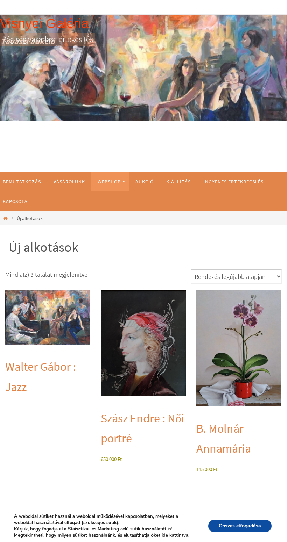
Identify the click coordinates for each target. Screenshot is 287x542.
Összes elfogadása (240, 525)
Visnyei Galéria (44, 23)
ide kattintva (175, 535)
